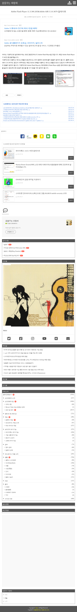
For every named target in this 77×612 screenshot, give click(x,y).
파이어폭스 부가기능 (39, 432)
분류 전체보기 (38, 394)
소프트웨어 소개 (39, 398)
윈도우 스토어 (39, 438)
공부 (39, 444)
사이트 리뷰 (39, 499)
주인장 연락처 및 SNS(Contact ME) (16, 248)
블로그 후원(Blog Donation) (14, 251)
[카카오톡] (35, 136)
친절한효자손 (37, 610)
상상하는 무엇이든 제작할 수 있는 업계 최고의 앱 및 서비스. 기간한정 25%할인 (32, 45)
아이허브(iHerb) (39, 463)
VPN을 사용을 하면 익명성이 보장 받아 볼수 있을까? (20, 366)
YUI (39, 495)
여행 (39, 466)
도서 (39, 471)
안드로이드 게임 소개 (39, 423)
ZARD (39, 487)
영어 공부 (39, 447)
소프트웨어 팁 (7, 104)
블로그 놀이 (39, 477)
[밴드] (55, 136)
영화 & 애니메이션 (39, 414)
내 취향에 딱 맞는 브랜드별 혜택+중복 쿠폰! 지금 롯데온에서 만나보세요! (30, 31)
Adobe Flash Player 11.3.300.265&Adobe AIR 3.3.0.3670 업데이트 (38, 11)
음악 (39, 484)
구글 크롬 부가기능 (39, 435)
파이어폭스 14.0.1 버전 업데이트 (11, 111)
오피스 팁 (39, 404)
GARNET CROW (39, 492)
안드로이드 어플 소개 (39, 454)
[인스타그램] (32, 338)
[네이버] (48, 136)
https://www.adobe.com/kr (11, 40)
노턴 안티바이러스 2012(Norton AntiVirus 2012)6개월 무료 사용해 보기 (21, 108)
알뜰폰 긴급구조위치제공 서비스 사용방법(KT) (18, 363)
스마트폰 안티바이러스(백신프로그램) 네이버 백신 (15, 110)
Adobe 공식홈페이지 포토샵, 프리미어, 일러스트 (23, 43)
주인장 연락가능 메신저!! (13, 255)
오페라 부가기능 (39, 440)
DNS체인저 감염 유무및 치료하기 (11, 115)
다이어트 (39, 474)
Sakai (36, 608)
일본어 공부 (39, 450)
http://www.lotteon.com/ (11, 25)
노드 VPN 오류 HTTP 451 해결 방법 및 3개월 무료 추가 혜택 (23, 353)
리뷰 (39, 481)
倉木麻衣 (39, 489)
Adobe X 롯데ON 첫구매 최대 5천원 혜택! (20, 28)
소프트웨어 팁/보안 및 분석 (33, 17)
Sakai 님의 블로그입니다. (13, 228)
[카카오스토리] (42, 136)
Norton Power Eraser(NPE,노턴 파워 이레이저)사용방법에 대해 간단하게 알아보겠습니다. (26, 113)
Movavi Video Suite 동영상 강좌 (39, 407)
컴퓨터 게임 (39, 420)
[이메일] (68, 338)
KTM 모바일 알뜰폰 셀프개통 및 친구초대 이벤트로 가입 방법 (23, 350)
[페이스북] (22, 136)
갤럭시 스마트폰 (39, 460)
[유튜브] (44, 338)
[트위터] (29, 137)
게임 (39, 417)
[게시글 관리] (12, 95)
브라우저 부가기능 (39, 429)
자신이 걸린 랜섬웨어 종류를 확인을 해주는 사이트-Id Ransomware (24, 373)
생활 (39, 457)
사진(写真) (39, 468)
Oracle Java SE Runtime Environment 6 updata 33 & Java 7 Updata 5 (22, 121)
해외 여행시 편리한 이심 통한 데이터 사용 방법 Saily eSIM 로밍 (24, 369)
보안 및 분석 (15, 104)
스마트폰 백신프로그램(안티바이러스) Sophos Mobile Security (19, 119)
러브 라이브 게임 (39, 425)
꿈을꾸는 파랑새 (9, 3)
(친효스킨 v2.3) (45, 610)
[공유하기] (9, 95)
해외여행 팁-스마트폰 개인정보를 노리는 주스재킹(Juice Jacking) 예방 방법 (27, 360)
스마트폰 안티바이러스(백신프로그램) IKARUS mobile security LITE (20, 117)
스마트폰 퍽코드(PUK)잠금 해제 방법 (15, 356)
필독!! (7, 244)
